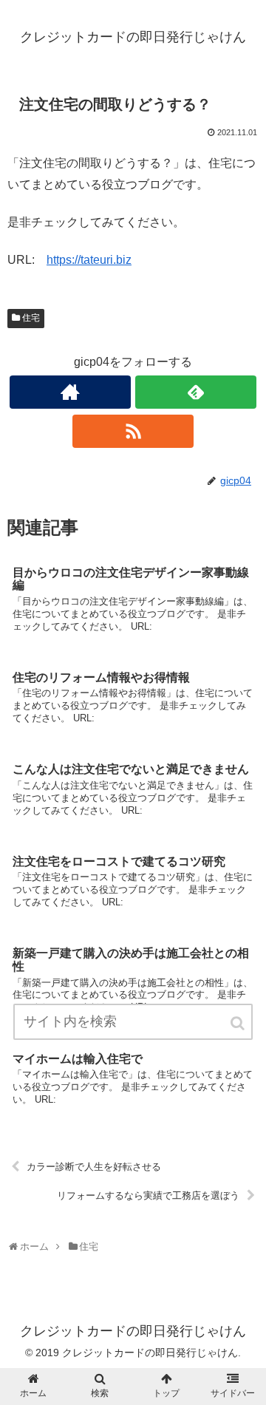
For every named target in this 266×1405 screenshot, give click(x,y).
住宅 (31, 318)
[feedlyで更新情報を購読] (195, 392)
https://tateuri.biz (89, 260)
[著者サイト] (70, 392)
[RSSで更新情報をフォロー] (132, 431)
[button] (239, 1023)
